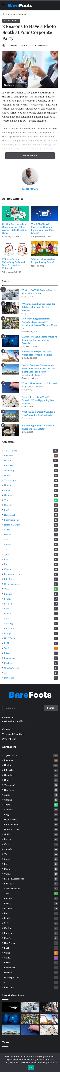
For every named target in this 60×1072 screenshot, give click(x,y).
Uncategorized (11, 667)
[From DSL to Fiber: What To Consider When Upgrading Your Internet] (10, 401)
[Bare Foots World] (20, 5)
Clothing (8, 623)
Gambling (9, 470)
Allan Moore (11, 45)
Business (8, 455)
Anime (7, 490)
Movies (7, 534)
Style (6, 618)
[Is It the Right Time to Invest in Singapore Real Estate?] (10, 430)
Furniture (9, 628)
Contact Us (8, 729)
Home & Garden (12, 524)
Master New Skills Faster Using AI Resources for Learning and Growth (39, 340)
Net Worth (9, 638)
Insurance (9, 677)
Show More (29, 155)
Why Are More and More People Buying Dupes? (44, 261)
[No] (56, 1062)
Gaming (8, 495)
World (7, 648)
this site (24, 148)
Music (7, 564)
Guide (7, 529)
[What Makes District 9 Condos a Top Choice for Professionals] (10, 416)
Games (7, 957)
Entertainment (20, 14)
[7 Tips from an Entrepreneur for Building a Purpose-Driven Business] (10, 308)
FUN (6, 643)
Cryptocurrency (12, 584)
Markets (8, 663)
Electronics (9, 658)
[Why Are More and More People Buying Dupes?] (44, 248)
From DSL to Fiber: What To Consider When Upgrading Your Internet (38, 400)
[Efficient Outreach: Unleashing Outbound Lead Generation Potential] (15, 248)
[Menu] (3, 6)
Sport (7, 554)
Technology (10, 480)
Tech (6, 589)
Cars (6, 539)
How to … (9, 485)
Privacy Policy (9, 738)
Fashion (8, 603)
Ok (30, 1067)
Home (7, 14)
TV (5, 549)
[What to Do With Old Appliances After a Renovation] (10, 294)
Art (5, 672)
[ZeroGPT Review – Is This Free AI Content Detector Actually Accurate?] (11, 1007)
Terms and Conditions (13, 734)
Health (7, 460)
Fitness (8, 653)
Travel (7, 500)
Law (6, 559)
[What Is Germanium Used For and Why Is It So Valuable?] (10, 387)
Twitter (6, 1042)
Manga (7, 633)
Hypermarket (10, 514)
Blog (6, 510)
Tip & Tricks (10, 450)
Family (7, 613)
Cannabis (8, 505)
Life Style (9, 579)
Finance (8, 593)
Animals (8, 544)
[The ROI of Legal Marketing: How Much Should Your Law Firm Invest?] (44, 213)
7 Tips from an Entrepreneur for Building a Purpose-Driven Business (38, 307)
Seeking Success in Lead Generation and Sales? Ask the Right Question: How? (14, 228)
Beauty (7, 598)
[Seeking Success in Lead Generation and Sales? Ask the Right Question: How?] (15, 213)
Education (9, 465)
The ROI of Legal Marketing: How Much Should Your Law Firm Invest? (42, 228)
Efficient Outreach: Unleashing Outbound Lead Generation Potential (13, 263)
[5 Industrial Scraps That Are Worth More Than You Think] (10, 356)
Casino (7, 569)
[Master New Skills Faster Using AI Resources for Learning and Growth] (10, 341)
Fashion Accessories (14, 574)
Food (6, 608)
